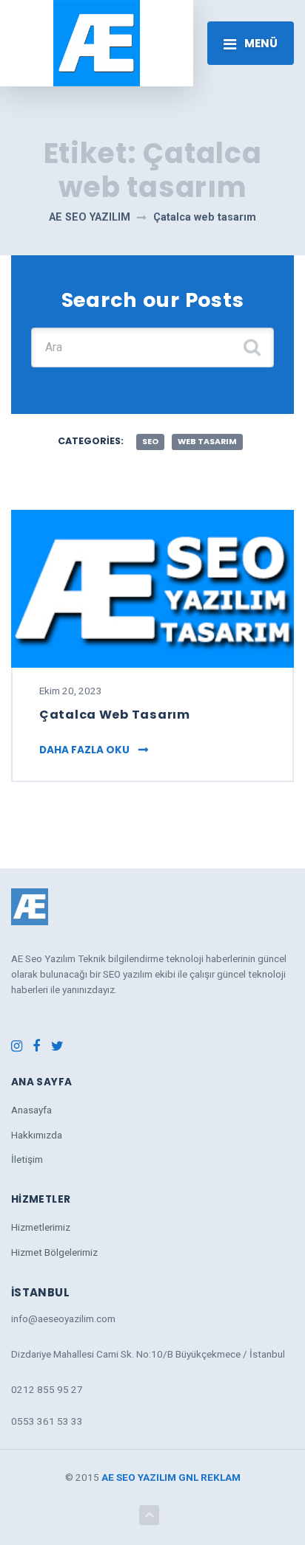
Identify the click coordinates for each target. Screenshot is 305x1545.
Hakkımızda (36, 1135)
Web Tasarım (207, 441)
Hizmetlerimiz (40, 1227)
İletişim (27, 1159)
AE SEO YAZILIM (138, 1477)
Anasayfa (31, 1110)
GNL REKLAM (209, 1477)
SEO (150, 441)
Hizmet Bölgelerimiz (54, 1252)
